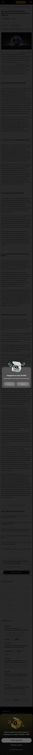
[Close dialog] (16, 714)
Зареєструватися (16, 740)
